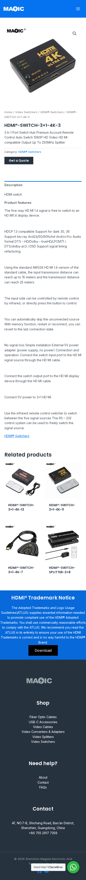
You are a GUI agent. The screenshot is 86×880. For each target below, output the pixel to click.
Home (8, 112)
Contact (43, 782)
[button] (75, 33)
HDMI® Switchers (52, 112)
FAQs (43, 787)
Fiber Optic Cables (43, 717)
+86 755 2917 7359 (43, 833)
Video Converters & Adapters (43, 732)
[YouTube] (46, 871)
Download (43, 650)
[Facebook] (39, 871)
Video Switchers (26, 112)
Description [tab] (13, 185)
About (43, 777)
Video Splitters (43, 737)
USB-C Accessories (43, 722)
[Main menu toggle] (78, 8)
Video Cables (43, 727)
